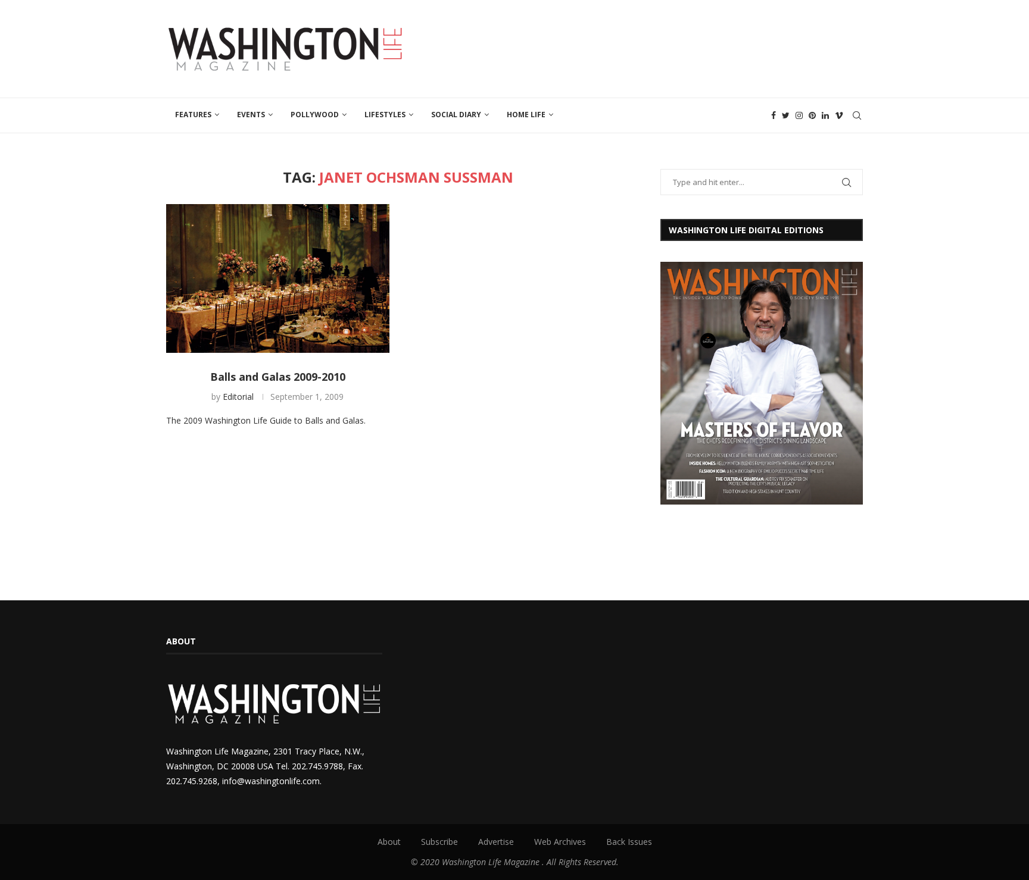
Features (193, 114)
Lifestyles (385, 114)
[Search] (857, 115)
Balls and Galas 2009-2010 (277, 376)
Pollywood (315, 114)
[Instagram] (799, 115)
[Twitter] (786, 115)
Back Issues (629, 841)
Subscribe (439, 841)
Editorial (238, 396)
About (389, 841)
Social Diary (456, 114)
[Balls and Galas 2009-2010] (277, 278)
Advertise (496, 841)
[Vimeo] (839, 115)
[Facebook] (773, 115)
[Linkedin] (825, 115)
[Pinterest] (812, 115)
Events (251, 114)
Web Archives (560, 841)
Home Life (526, 114)
